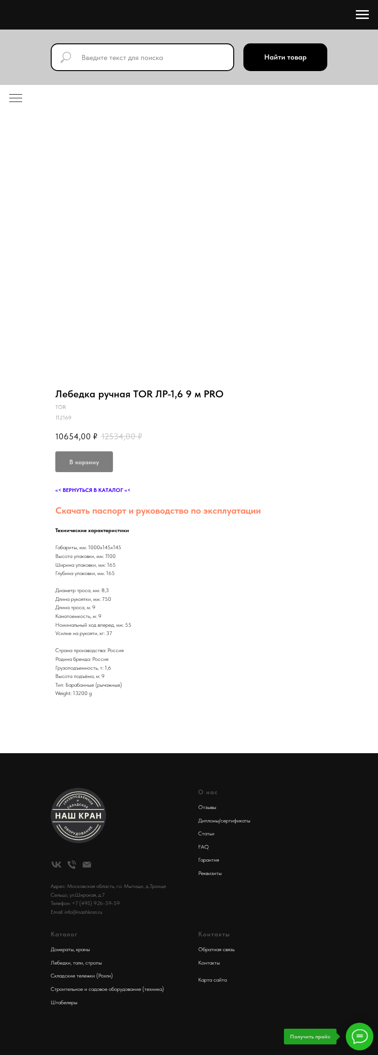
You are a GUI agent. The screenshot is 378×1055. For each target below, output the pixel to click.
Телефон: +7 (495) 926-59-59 (85, 903)
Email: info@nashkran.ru (76, 912)
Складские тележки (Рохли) (82, 975)
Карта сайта (212, 980)
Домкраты (62, 949)
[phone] (71, 864)
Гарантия (208, 860)
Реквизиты (210, 873)
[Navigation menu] (362, 14)
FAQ (203, 847)
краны (83, 949)
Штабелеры (64, 1002)
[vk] (56, 864)
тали (78, 962)
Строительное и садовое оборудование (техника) (107, 989)
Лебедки (61, 962)
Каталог (64, 934)
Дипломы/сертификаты (224, 820)
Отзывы (207, 807)
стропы (93, 962)
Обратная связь (216, 949)
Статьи (206, 833)
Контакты (209, 962)
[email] (87, 864)
